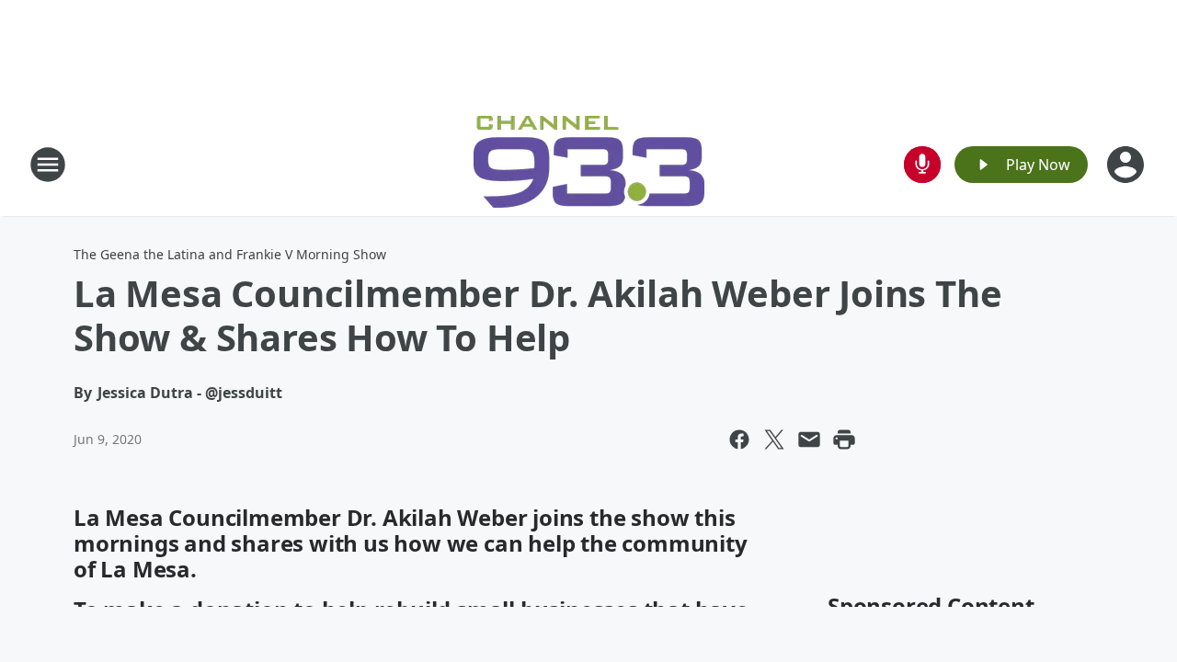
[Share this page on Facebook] (739, 439)
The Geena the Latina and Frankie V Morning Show (230, 254)
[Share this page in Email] (809, 439)
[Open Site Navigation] (47, 164)
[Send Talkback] (922, 164)
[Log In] (1127, 164)
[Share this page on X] (774, 439)
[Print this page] (844, 439)
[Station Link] (589, 164)
